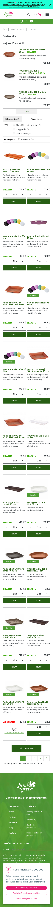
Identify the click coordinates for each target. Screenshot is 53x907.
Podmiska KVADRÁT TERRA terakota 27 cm (38, 370)
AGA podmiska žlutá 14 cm (14, 237)
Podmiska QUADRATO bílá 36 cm (13, 703)
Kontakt (12, 833)
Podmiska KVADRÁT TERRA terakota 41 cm (13, 303)
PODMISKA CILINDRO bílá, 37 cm (37, 503)
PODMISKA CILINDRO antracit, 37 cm (29, 71)
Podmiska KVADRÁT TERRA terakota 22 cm (14, 437)
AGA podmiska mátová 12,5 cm (38, 170)
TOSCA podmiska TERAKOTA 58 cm (11, 170)
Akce (20, 125)
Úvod (5, 29)
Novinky (35, 125)
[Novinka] (38, 289)
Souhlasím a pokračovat (26, 888)
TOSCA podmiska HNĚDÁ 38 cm (11, 503)
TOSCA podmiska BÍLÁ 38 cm (38, 437)
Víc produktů (27, 748)
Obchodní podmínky (30, 826)
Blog (11, 827)
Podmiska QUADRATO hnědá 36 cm (13, 636)
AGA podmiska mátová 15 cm (14, 370)
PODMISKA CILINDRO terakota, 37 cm (37, 570)
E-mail (6, 849)
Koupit (14, 201)
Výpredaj (13, 822)
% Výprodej (22, 129)
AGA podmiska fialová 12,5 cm (38, 237)
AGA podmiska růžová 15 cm (38, 303)
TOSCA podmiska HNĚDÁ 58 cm (35, 636)
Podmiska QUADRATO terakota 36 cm (38, 703)
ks (15, 194)
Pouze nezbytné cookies (26, 899)
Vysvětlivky (31, 819)
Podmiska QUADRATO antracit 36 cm (13, 570)
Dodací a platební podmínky (34, 834)
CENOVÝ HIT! (23, 133)
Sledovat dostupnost (14, 732)
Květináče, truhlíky (17, 29)
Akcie (11, 811)
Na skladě (27, 139)
